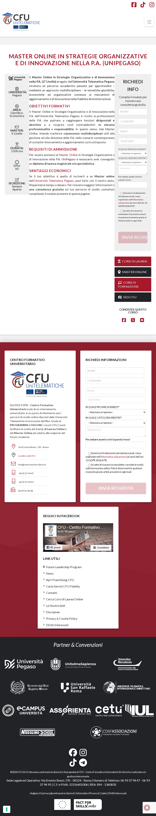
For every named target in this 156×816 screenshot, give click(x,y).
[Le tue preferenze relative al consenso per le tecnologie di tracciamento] (6, 809)
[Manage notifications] (147, 808)
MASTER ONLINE (134, 272)
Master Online (68, 155)
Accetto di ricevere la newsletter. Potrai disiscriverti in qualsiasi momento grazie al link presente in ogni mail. (132, 216)
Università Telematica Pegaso (54, 180)
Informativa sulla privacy (113, 456)
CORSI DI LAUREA (134, 261)
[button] (149, 22)
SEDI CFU (129, 297)
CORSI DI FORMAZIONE (128, 284)
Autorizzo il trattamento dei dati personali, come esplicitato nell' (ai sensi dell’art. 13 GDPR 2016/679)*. (132, 199)
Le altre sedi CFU (27, 455)
